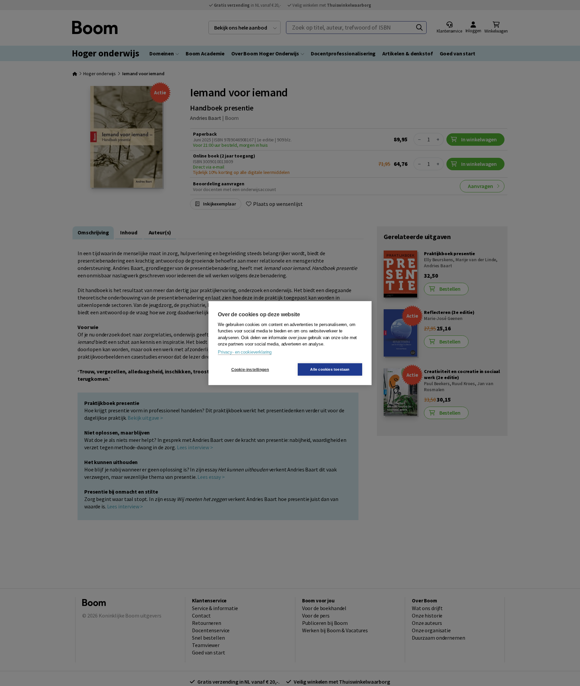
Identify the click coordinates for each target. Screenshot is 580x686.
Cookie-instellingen (250, 369)
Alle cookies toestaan (329, 369)
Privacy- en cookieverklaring (245, 351)
